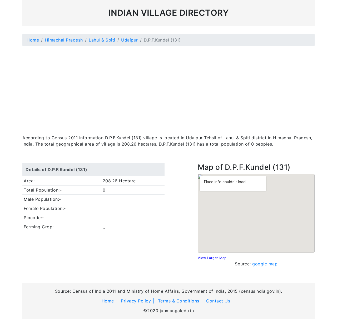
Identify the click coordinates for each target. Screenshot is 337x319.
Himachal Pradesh (64, 40)
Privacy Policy (136, 300)
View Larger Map (212, 258)
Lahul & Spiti (102, 40)
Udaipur (129, 40)
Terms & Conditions (178, 300)
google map (264, 263)
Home (33, 40)
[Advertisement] (168, 87)
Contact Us (218, 300)
